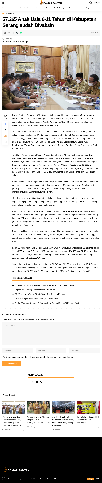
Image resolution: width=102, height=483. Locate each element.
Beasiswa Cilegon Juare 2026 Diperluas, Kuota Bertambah (36, 299)
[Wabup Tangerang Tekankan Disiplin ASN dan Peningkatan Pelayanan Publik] (38, 407)
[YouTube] (36, 382)
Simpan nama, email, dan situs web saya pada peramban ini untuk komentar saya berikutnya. (39, 357)
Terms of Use (53, 479)
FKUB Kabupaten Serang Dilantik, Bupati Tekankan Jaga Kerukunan (40, 294)
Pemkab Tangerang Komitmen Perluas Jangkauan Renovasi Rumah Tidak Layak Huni (47, 303)
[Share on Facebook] (13, 33)
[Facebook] (29, 382)
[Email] (5, 136)
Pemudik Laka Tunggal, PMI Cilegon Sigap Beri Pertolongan (88, 420)
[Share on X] (17, 33)
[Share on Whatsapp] (21, 33)
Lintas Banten (9, 13)
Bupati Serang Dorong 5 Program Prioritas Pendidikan (35, 290)
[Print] (5, 142)
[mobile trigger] (4, 2)
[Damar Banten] (51, 2)
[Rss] (40, 382)
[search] (91, 2)
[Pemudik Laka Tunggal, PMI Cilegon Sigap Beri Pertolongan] (88, 407)
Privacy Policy (39, 479)
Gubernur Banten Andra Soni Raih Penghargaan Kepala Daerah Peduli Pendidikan (45, 285)
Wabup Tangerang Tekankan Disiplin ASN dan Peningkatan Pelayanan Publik (38, 420)
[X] (32, 382)
